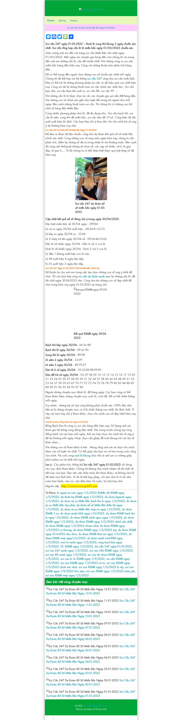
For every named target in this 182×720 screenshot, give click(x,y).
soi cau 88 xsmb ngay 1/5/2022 (66, 554)
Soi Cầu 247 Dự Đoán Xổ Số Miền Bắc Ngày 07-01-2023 (90, 625)
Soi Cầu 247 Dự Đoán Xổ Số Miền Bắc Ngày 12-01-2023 (90, 591)
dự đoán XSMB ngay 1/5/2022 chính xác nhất (103, 521)
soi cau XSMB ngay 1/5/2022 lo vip (101, 567)
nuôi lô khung (82, 455)
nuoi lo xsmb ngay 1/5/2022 (79, 542)
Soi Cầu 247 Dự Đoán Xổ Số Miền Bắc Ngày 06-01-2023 (90, 636)
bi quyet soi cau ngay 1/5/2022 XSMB (81, 492)
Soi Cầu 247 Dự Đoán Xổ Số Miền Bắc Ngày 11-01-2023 (90, 602)
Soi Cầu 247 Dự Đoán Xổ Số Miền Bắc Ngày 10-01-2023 (90, 614)
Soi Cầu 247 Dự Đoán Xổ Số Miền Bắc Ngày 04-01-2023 (90, 659)
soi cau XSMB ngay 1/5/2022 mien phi (110, 571)
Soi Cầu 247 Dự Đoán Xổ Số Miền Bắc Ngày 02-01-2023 (90, 682)
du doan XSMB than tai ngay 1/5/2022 (102, 534)
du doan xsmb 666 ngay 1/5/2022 (82, 513)
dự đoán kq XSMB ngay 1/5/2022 (82, 497)
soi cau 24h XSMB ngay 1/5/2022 (111, 550)
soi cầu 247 (94, 78)
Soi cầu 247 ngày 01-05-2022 (113, 546)
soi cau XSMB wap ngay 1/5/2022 (67, 575)
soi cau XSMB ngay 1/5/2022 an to (83, 563)
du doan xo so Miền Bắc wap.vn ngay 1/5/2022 (90, 509)
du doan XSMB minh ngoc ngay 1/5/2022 (96, 517)
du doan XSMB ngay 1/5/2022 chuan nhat (72, 525)
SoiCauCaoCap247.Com (95, 705)
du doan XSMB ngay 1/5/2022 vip (94, 530)
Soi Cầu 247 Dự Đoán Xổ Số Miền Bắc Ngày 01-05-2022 (91, 27)
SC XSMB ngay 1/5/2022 (77, 546)
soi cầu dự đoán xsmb (91, 276)
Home (50, 20)
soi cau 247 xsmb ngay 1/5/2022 (67, 550)
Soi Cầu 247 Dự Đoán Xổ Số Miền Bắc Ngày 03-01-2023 (90, 671)
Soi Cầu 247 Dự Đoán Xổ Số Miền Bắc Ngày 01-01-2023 (90, 693)
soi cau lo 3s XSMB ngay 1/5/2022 (83, 559)
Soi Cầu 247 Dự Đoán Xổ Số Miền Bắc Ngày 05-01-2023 (90, 648)
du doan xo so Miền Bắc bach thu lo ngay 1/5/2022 (93, 501)
